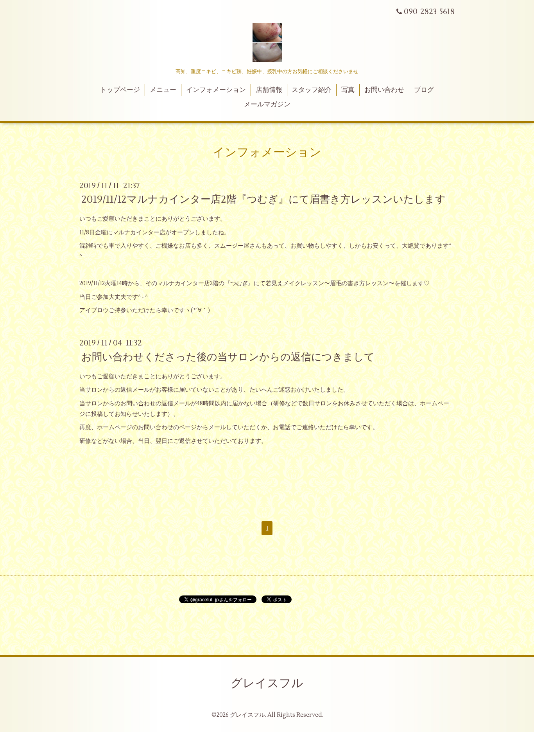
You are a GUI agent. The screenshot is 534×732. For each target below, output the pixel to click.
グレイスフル (267, 683)
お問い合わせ (384, 90)
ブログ (424, 90)
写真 (348, 90)
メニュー (163, 90)
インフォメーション (216, 90)
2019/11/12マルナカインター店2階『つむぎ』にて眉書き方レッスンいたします (263, 199)
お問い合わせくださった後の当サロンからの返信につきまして (228, 356)
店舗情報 (269, 90)
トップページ (120, 90)
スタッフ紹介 (312, 90)
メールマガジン (267, 104)
